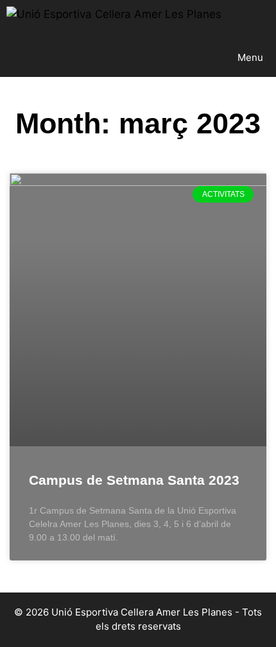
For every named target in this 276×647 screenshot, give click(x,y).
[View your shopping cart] (265, 19)
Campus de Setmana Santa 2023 (134, 480)
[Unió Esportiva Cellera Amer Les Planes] (114, 19)
